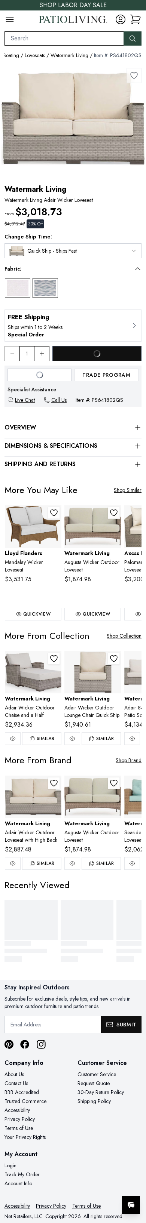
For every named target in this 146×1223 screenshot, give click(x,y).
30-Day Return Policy (100, 1092)
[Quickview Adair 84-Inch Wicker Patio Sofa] (132, 738)
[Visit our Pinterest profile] (8, 1044)
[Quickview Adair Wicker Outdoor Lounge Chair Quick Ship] (72, 738)
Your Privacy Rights (25, 1137)
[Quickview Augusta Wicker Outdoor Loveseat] (72, 863)
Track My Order (22, 1174)
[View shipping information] (73, 325)
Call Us (59, 400)
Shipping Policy (94, 1101)
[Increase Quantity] (41, 353)
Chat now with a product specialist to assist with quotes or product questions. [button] (89, 1185)
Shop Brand (129, 760)
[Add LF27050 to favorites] (54, 513)
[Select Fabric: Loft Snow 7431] (17, 288)
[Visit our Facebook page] (24, 1044)
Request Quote (93, 1083)
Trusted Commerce (25, 1101)
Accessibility (17, 1110)
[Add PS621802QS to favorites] (114, 513)
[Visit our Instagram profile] (41, 1044)
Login (10, 1165)
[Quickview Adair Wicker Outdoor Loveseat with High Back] (13, 863)
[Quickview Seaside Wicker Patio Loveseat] (132, 863)
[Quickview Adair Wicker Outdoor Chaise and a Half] (13, 738)
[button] (67, 268)
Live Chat (25, 400)
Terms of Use (18, 1128)
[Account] (121, 19)
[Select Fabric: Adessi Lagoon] (45, 288)
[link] (136, 19)
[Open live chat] (131, 1205)
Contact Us (16, 1083)
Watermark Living (69, 55)
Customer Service (96, 1074)
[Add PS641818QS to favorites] (54, 659)
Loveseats (35, 55)
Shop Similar (128, 490)
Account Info (18, 1183)
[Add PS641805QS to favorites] (114, 659)
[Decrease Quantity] (11, 353)
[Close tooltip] (134, 1182)
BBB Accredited (21, 1092)
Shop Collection (124, 636)
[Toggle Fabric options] (138, 268)
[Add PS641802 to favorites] (54, 783)
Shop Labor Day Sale (73, 5)
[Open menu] (9, 19)
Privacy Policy (19, 1119)
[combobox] (64, 38)
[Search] (133, 38)
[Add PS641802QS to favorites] (134, 75)
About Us (14, 1074)
